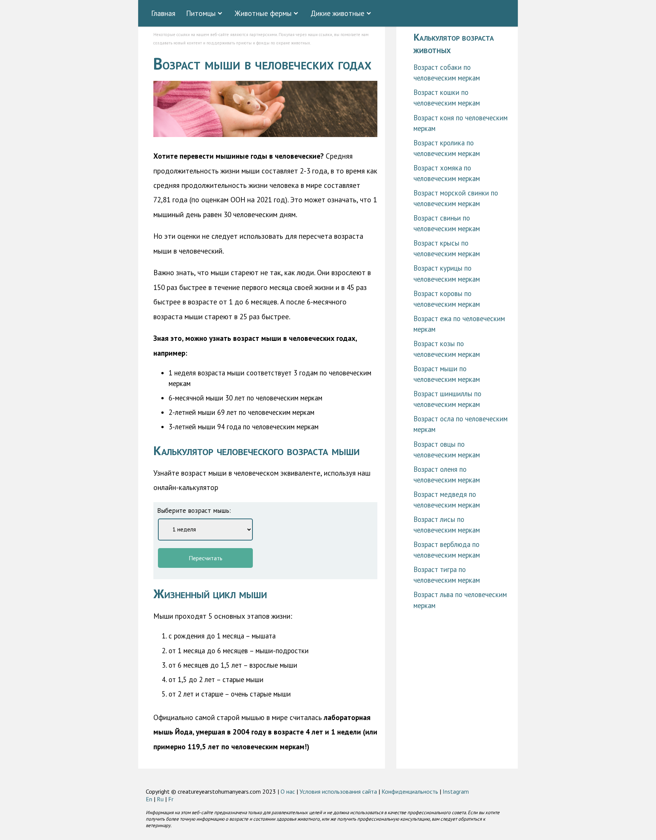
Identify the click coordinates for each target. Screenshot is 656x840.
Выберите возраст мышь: (194, 510)
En (149, 799)
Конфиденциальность (410, 791)
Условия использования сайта (338, 791)
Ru (160, 799)
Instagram (456, 791)
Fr (170, 799)
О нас (288, 791)
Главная (163, 13)
